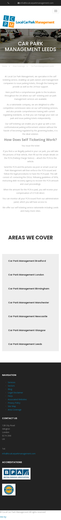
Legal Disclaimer (15, 392)
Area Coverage (19, 66)
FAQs (10, 396)
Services (11, 382)
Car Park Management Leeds (42, 66)
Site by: (3, 516)
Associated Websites (17, 399)
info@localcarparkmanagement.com (36, 3)
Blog (10, 389)
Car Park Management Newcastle (27, 316)
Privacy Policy (14, 402)
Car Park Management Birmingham (28, 288)
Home (5, 66)
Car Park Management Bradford (27, 261)
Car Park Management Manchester (28, 302)
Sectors (11, 385)
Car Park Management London (26, 275)
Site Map (12, 406)
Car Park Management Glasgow (27, 330)
